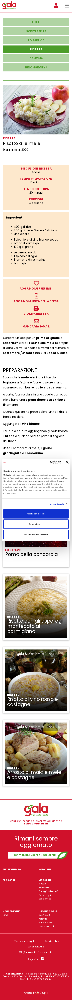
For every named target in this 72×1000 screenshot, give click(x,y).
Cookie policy (52, 941)
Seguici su (34, 959)
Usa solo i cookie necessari (36, 535)
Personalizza (34, 524)
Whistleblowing (36, 947)
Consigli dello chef (48, 891)
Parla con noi (45, 922)
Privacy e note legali (23, 941)
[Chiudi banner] (67, 462)
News (5, 915)
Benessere (44, 887)
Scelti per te (45, 898)
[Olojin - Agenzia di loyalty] (41, 992)
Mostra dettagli (57, 504)
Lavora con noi (46, 926)
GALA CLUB (44, 915)
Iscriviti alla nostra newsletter (34, 855)
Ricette (42, 883)
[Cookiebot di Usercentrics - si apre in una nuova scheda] (45, 462)
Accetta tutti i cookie (36, 514)
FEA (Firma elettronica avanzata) (36, 952)
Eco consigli (45, 895)
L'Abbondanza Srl (36, 823)
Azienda (43, 918)
